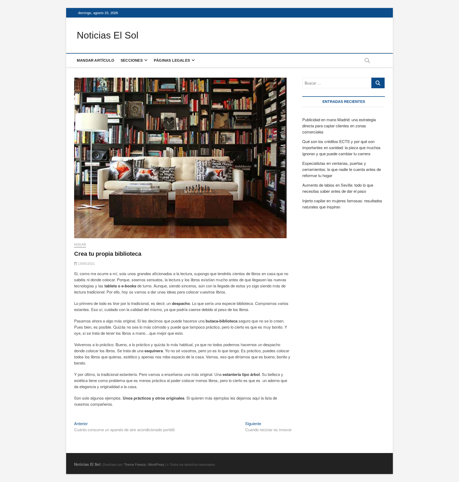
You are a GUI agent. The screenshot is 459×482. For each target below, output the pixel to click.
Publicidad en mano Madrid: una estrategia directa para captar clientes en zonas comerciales (339, 126)
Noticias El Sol (107, 35)
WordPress (156, 464)
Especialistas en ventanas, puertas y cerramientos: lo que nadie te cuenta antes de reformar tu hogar (341, 169)
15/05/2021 (86, 264)
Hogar (80, 244)
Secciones (132, 60)
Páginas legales (172, 60)
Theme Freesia (135, 464)
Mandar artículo (95, 60)
